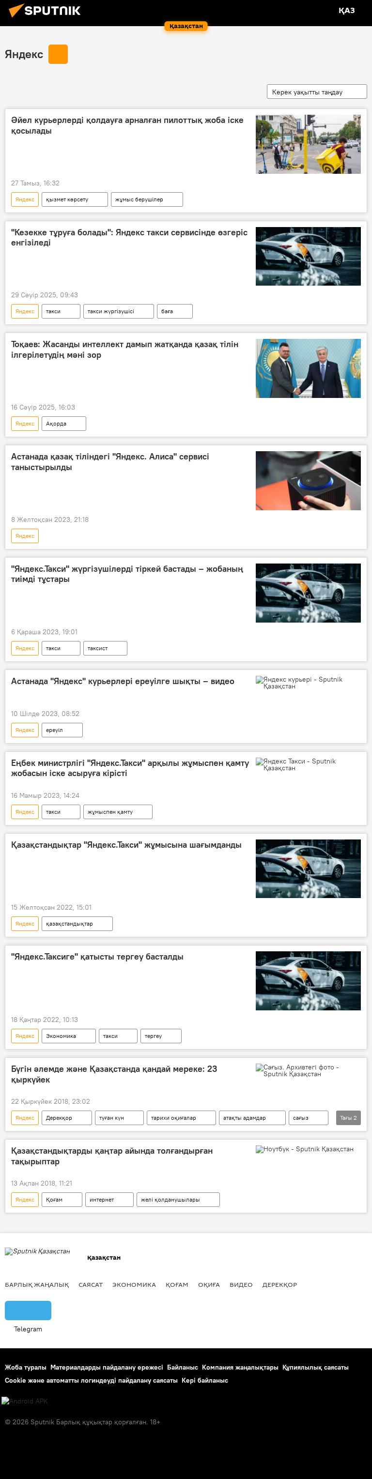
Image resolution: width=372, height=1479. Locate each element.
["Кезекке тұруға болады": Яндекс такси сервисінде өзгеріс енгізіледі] (308, 256)
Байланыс (182, 1367)
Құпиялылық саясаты (315, 1367)
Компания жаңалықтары (240, 1367)
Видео (241, 1284)
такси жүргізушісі (111, 311)
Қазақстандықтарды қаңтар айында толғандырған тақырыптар (112, 1156)
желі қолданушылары (170, 1199)
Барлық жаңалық (37, 1284)
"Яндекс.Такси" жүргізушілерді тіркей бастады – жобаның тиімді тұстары (127, 574)
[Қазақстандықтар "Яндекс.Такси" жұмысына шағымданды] (308, 869)
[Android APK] (24, 1401)
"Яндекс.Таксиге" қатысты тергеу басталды (97, 956)
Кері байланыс (205, 1380)
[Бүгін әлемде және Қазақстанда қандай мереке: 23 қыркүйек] (308, 1070)
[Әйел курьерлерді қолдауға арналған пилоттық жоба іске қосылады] (308, 144)
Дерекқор (59, 1117)
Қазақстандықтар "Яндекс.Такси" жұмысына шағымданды (126, 844)
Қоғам (54, 1199)
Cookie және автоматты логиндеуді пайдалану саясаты (91, 1380)
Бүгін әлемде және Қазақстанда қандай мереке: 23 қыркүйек (114, 1074)
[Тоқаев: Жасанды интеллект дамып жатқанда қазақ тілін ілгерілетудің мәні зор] (308, 368)
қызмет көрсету (67, 199)
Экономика (61, 1035)
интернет (102, 1199)
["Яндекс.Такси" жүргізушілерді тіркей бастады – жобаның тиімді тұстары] (308, 593)
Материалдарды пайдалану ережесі (106, 1367)
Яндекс (24, 53)
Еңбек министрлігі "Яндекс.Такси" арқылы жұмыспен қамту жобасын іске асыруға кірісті (130, 768)
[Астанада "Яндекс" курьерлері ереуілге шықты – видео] (308, 682)
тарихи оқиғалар (173, 1117)
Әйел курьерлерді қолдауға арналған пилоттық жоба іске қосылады (127, 125)
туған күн (111, 1117)
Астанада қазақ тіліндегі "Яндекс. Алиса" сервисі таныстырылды (110, 462)
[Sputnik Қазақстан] (47, 19)
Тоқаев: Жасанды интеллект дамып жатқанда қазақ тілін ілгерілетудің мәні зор (124, 349)
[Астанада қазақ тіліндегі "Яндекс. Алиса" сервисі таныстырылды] (308, 480)
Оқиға (209, 1284)
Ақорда (56, 423)
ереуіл (54, 729)
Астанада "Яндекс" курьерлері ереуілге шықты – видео (122, 681)
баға (167, 311)
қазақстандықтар (69, 923)
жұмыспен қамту (110, 811)
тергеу (153, 1035)
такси (53, 311)
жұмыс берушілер (139, 199)
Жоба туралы (25, 1367)
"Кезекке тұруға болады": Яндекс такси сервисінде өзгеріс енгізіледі (129, 237)
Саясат (90, 1284)
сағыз (301, 1117)
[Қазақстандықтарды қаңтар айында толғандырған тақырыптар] (308, 1151)
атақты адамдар (244, 1117)
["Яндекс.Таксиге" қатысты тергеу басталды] (308, 980)
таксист (98, 648)
